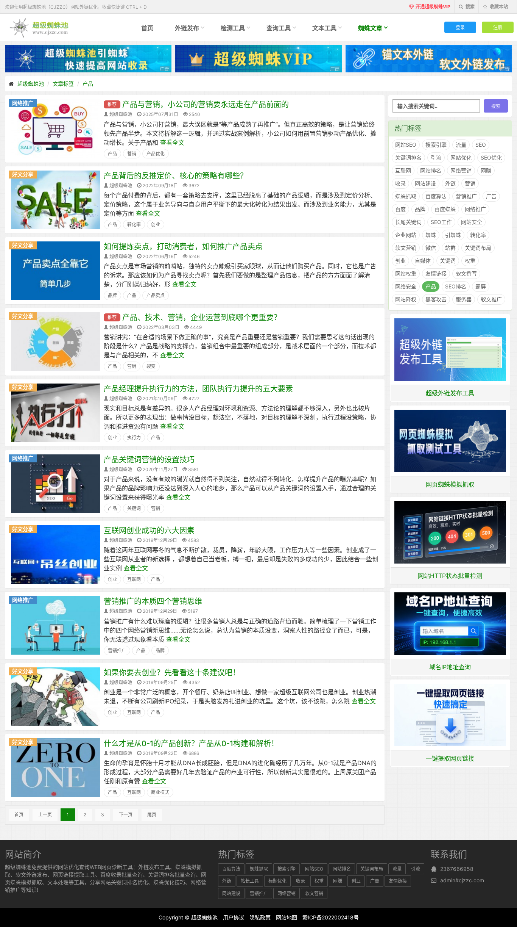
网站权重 (405, 273)
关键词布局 (478, 247)
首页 (147, 28)
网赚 (486, 170)
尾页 (151, 814)
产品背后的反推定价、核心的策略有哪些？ (176, 175)
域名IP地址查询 (450, 667)
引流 (436, 157)
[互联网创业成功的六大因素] (55, 554)
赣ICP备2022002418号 (330, 917)
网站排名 (430, 170)
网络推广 (22, 103)
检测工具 (233, 28)
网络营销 (461, 170)
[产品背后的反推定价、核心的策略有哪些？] (55, 199)
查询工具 (278, 28)
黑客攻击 (436, 299)
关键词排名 (408, 157)
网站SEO (405, 144)
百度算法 (436, 196)
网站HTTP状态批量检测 (450, 575)
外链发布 (187, 28)
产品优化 (155, 154)
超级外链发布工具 (450, 393)
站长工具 (250, 881)
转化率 (134, 224)
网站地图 (286, 917)
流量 (461, 144)
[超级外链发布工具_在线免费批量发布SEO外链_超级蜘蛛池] (450, 349)
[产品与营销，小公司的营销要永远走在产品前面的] (55, 128)
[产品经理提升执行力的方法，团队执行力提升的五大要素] (55, 412)
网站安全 (471, 222)
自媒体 (423, 260)
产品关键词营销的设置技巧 (149, 459)
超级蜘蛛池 (30, 83)
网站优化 (461, 157)
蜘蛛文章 (370, 28)
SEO (480, 144)
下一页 (125, 814)
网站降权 (405, 299)
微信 (430, 247)
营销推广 (117, 650)
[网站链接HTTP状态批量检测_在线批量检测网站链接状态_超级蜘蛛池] (450, 532)
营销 (131, 154)
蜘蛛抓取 (405, 196)
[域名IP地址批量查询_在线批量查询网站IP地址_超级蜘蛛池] (450, 623)
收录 (400, 183)
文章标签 (63, 83)
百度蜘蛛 (445, 209)
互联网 (134, 579)
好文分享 (22, 174)
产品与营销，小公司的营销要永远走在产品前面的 (205, 104)
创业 (155, 224)
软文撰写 (466, 273)
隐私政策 (260, 917)
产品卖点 (155, 295)
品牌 (112, 295)
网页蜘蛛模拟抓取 (450, 484)
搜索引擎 (436, 144)
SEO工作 (441, 222)
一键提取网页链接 (450, 758)
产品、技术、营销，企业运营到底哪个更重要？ (201, 317)
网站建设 (425, 183)
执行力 (134, 437)
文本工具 (324, 28)
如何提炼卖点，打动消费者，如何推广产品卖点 (183, 246)
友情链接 (436, 273)
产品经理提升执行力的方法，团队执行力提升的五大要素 (198, 388)
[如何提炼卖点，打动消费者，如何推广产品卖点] (55, 270)
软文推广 (491, 299)
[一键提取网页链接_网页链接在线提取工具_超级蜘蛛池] (450, 714)
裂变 (151, 366)
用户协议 (233, 917)
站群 (450, 247)
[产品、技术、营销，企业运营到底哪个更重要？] (55, 341)
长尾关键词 (408, 222)
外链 (450, 183)
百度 (400, 209)
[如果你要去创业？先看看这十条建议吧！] (55, 696)
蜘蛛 (430, 235)
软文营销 (405, 247)
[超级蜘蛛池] (39, 27)
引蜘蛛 (453, 235)
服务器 (464, 299)
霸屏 (480, 286)
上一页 (45, 814)
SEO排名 (455, 286)
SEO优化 (491, 157)
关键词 (134, 508)
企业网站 (405, 235)
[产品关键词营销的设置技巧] (55, 483)
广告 (491, 196)
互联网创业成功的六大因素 (149, 530)
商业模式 (160, 792)
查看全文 (172, 142)
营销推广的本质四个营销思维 (153, 601)
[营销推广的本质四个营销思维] (55, 625)
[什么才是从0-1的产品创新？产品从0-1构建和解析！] (55, 767)
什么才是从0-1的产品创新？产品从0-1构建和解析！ (191, 743)
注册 (497, 27)
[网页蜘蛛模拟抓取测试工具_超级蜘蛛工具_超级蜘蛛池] (450, 440)
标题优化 (277, 881)
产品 (88, 83)
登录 (460, 27)
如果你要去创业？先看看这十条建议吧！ (172, 672)
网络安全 (405, 286)
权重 (470, 260)
